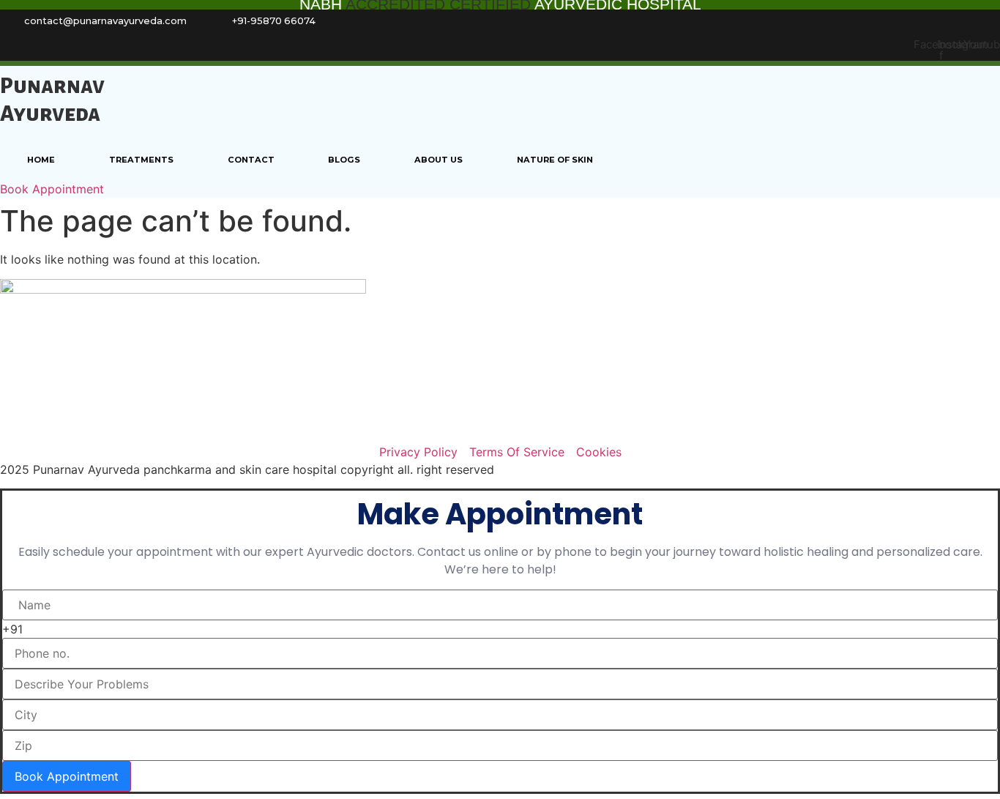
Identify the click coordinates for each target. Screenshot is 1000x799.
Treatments (141, 160)
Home (41, 160)
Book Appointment (67, 776)
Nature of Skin (555, 160)
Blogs (344, 160)
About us (438, 160)
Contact (251, 160)
